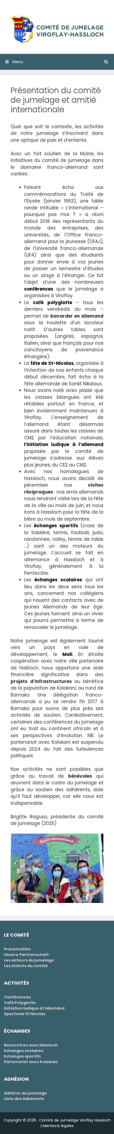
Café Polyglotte (20, 1002)
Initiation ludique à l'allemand (34, 1008)
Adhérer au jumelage (25, 1093)
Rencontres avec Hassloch (31, 1045)
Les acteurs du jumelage (29, 960)
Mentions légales (58, 1125)
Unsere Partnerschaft (26, 954)
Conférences (17, 997)
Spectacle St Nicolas (24, 1013)
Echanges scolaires (23, 1050)
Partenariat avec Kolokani (31, 1061)
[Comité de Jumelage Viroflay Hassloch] (57, 29)
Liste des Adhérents (24, 1098)
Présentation (17, 949)
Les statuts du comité (26, 965)
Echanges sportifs (22, 1056)
